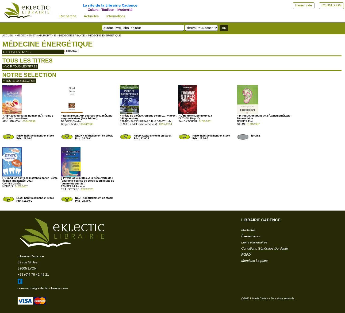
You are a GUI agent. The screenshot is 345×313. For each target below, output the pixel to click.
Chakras (72, 51)
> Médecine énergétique (103, 35)
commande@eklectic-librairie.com (43, 288)
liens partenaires (254, 242)
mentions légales (254, 260)
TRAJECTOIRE (70, 189)
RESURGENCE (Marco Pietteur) (138, 124)
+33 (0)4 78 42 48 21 (33, 274)
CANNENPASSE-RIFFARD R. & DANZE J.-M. (146, 121)
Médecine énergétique (47, 44)
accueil (7, 35)
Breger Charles (69, 124)
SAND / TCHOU (187, 121)
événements (250, 236)
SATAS (241, 124)
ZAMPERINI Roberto (73, 186)
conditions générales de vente (264, 248)
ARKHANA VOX (11, 121)
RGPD (246, 254)
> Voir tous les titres (20, 66)
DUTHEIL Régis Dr (189, 118)
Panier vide (303, 5)
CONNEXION (331, 5)
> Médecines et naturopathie (35, 35)
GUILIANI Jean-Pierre (14, 118)
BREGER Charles (71, 121)
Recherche (67, 16)
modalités (248, 230)
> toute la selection (19, 80)
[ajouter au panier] (8, 138)
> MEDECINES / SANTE (71, 35)
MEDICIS (7, 186)
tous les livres (18, 52)
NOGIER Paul (245, 121)
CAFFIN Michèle (11, 183)
